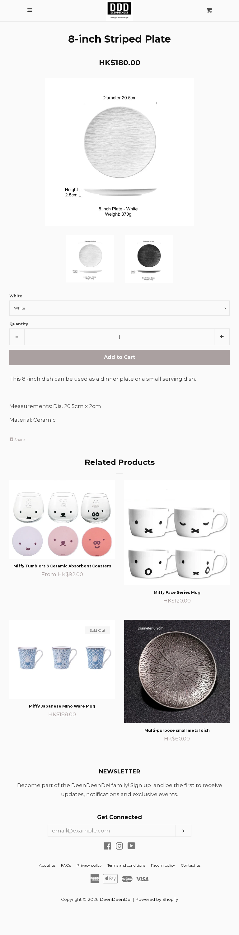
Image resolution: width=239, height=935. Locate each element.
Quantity (18, 324)
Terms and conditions (126, 865)
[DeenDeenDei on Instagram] (119, 847)
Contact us (190, 865)
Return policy (163, 865)
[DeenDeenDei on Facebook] (107, 847)
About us (47, 865)
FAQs (66, 865)
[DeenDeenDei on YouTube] (131, 847)
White (15, 296)
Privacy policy (89, 865)
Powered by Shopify (156, 899)
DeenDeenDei (115, 899)
